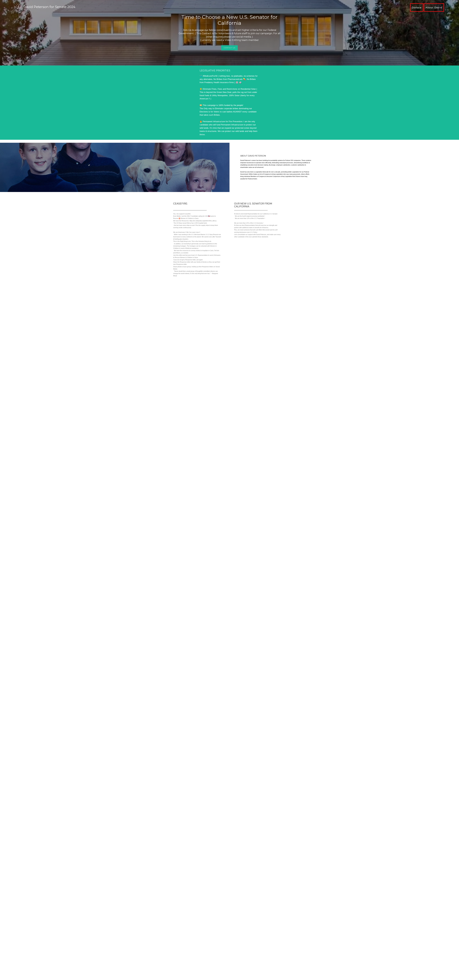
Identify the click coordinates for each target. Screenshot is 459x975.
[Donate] (416, 11)
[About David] (434, 11)
